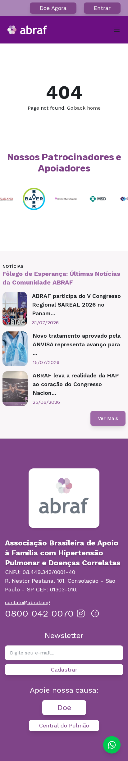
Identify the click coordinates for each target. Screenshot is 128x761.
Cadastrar (64, 669)
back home (87, 108)
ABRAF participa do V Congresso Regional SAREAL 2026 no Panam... (76, 305)
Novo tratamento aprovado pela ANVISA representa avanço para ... (77, 344)
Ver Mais (108, 418)
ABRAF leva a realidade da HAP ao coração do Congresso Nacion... (76, 384)
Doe (64, 707)
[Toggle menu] (117, 29)
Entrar (102, 8)
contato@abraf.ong (27, 602)
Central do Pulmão (64, 725)
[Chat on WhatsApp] (112, 745)
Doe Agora (53, 8)
